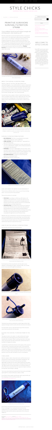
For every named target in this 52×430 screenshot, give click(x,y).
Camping (12, 417)
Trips (14, 419)
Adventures (7, 417)
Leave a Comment (19, 29)
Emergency (16, 417)
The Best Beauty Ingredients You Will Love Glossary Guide (41, 33)
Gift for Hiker (8, 418)
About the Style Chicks (40, 25)
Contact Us (37, 27)
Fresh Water (21, 417)
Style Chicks (25, 8)
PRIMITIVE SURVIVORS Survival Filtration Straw (16, 24)
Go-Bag (17, 418)
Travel (20, 416)
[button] (1, 1)
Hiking (21, 418)
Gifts (17, 416)
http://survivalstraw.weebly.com (9, 378)
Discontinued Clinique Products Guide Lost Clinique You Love (41, 29)
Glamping (14, 418)
